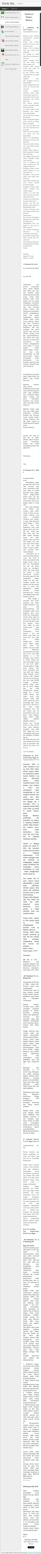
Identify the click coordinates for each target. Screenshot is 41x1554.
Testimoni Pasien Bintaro (12, 22)
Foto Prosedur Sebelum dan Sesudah (16, 27)
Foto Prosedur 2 (9, 31)
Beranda (14, 8)
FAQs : (7, 59)
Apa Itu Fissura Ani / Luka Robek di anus (16, 55)
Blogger (26, 1552)
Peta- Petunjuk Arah (11, 69)
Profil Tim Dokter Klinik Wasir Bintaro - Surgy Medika (20, 17)
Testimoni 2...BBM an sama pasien (15, 64)
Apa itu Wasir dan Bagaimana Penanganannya (18, 36)
